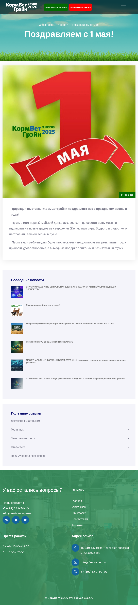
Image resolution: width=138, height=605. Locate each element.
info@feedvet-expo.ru (17, 513)
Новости (63, 25)
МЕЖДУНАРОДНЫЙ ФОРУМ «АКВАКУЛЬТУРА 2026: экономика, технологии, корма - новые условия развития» (76, 361)
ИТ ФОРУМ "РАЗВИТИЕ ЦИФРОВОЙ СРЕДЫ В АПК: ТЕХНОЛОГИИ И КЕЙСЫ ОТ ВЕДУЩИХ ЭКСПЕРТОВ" (71, 288)
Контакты (77, 525)
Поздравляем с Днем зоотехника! (43, 305)
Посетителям (80, 519)
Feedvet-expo (81, 598)
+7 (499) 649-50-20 (16, 508)
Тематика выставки (23, 438)
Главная (77, 501)
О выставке (46, 25)
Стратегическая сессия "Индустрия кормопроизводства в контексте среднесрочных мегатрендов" (75, 378)
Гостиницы (17, 429)
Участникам (79, 507)
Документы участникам (25, 421)
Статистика (18, 447)
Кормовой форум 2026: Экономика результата (49, 342)
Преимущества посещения (28, 456)
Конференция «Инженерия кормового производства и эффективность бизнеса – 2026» (70, 323)
